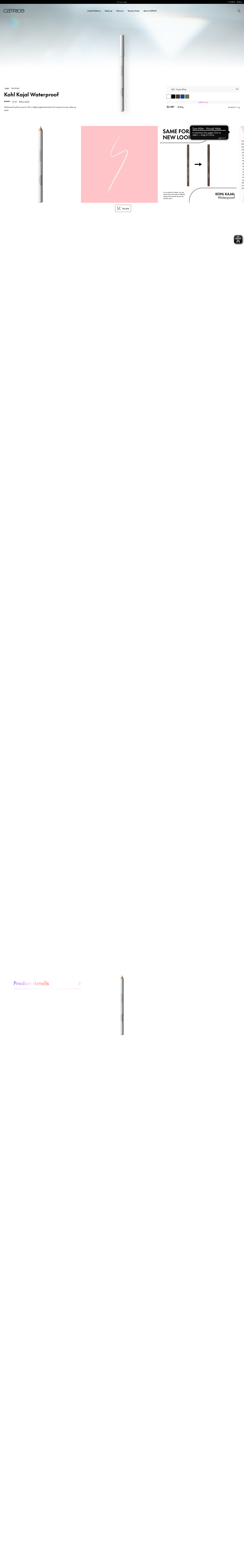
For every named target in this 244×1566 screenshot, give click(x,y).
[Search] (239, 11)
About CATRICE (150, 10)
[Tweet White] (169, 96)
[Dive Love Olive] (187, 96)
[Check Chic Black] (173, 96)
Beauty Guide (133, 10)
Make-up (108, 10)
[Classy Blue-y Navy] (182, 96)
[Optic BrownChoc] (178, 96)
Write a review (24, 101)
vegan (7, 88)
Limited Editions (94, 10)
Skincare (120, 10)
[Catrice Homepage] (17, 10)
